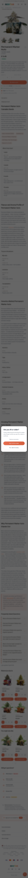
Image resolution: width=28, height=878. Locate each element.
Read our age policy (14, 439)
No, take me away (14, 447)
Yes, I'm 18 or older (14, 443)
